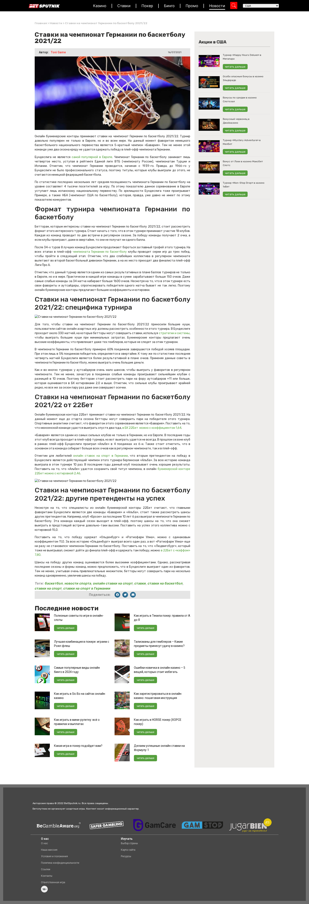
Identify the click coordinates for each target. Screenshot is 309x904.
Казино (99, 6)
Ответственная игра (53, 882)
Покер (147, 6)
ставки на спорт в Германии (86, 588)
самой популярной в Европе (92, 157)
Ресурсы (126, 856)
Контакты (46, 875)
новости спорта (78, 583)
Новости (217, 6)
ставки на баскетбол (165, 583)
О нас (44, 843)
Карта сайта (128, 849)
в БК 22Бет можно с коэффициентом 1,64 (151, 428)
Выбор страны (129, 843)
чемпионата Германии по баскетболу (99, 252)
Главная (41, 23)
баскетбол (54, 583)
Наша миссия (49, 849)
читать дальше (65, 628)
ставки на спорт (48, 588)
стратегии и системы (174, 333)
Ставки (124, 6)
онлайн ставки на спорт (113, 583)
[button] (117, 595)
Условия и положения (54, 856)
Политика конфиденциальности (60, 862)
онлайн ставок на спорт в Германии (100, 456)
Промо (192, 6)
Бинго (169, 6)
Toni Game (58, 52)
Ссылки (45, 869)
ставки (140, 583)
